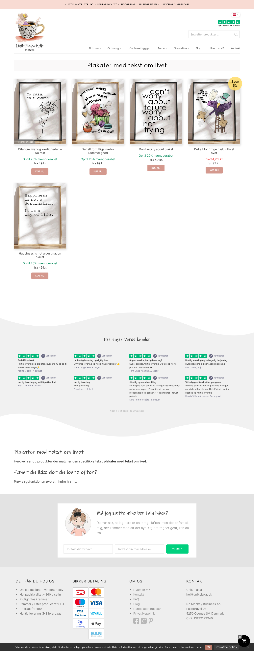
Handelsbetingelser (147, 609)
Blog (198, 48)
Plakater (94, 48)
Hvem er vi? (217, 48)
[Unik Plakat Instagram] (144, 621)
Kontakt (235, 48)
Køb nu (39, 171)
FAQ (136, 599)
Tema (161, 48)
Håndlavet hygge (138, 48)
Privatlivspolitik (144, 613)
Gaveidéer (180, 48)
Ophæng (113, 48)
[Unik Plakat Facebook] (137, 621)
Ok (209, 647)
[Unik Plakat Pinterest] (151, 621)
